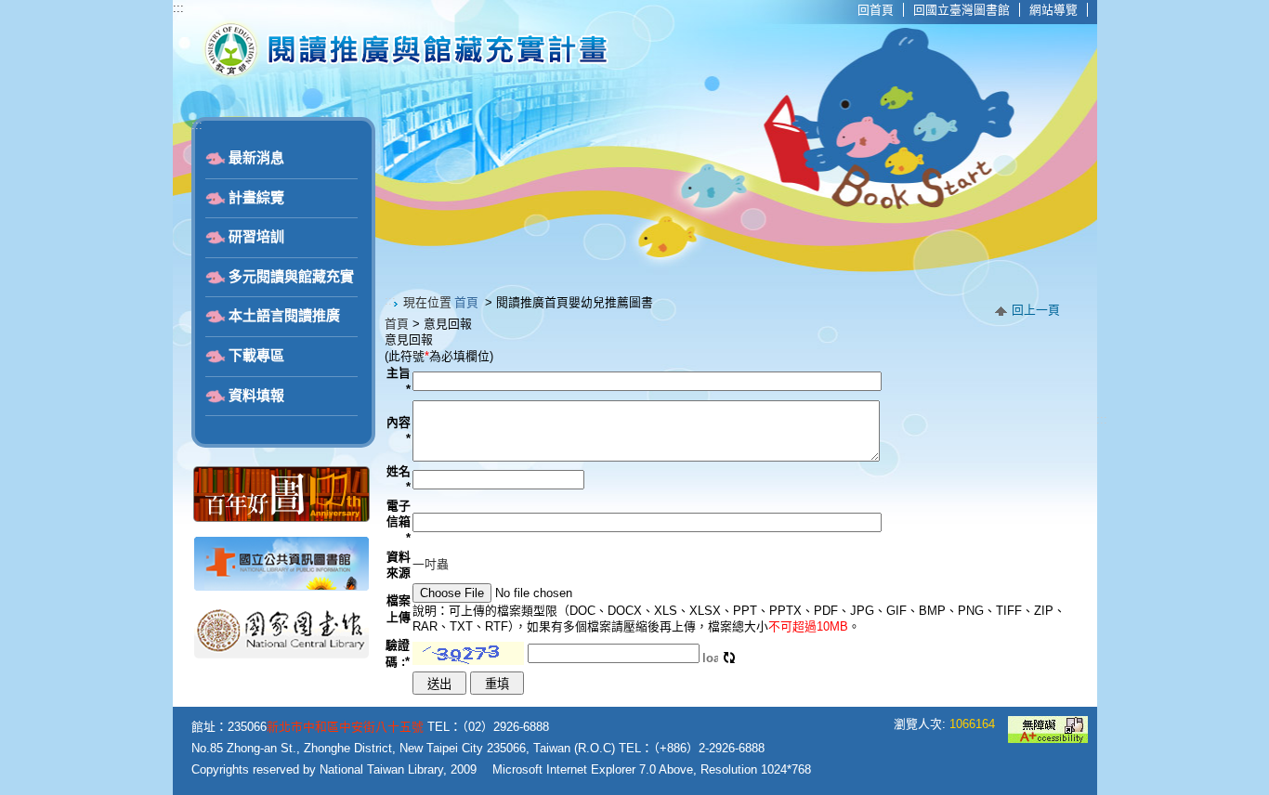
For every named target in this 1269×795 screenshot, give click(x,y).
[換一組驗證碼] (729, 653)
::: (178, 8)
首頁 (466, 302)
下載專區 (256, 355)
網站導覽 (1053, 10)
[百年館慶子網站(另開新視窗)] (281, 518)
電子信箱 (398, 522)
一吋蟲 (430, 564)
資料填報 (256, 395)
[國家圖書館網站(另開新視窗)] (281, 656)
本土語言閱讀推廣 (284, 315)
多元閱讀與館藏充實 (291, 276)
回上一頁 (1036, 310)
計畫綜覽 (256, 197)
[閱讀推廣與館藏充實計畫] (403, 75)
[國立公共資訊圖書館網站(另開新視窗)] (281, 587)
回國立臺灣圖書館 (961, 10)
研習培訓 (256, 236)
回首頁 (875, 10)
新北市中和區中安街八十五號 (345, 727)
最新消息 (256, 157)
